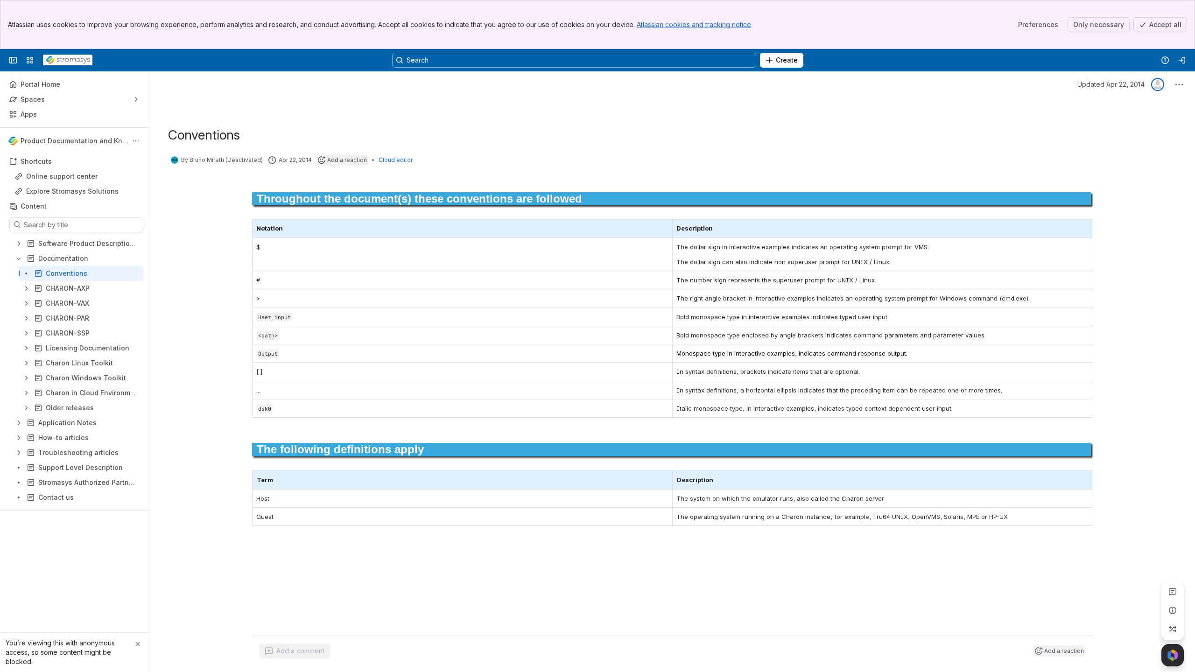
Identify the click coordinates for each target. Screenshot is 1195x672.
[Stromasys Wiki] (67, 60)
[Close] (137, 644)
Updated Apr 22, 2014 (1111, 84)
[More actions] (135, 141)
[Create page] (1172, 629)
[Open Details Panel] (1172, 610)
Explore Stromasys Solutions (72, 191)
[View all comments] (1172, 591)
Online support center (62, 176)
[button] (662, 479)
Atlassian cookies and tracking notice (694, 24)
